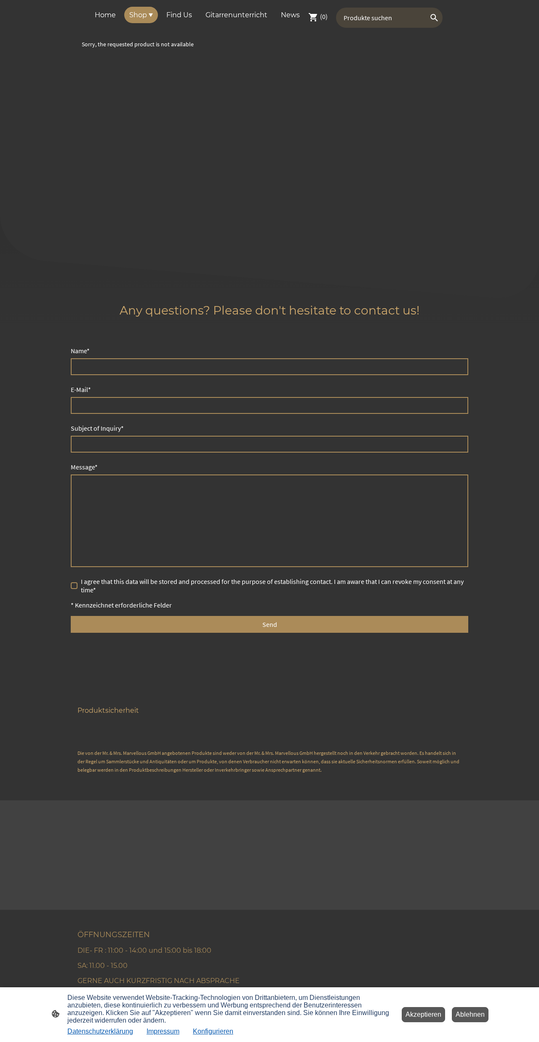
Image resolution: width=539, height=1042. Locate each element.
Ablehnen (470, 1014)
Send (269, 624)
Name (80, 350)
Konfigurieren (213, 1031)
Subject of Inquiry (97, 428)
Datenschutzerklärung (100, 1031)
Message (84, 467)
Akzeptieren (423, 1014)
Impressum (163, 1031)
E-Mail (81, 389)
